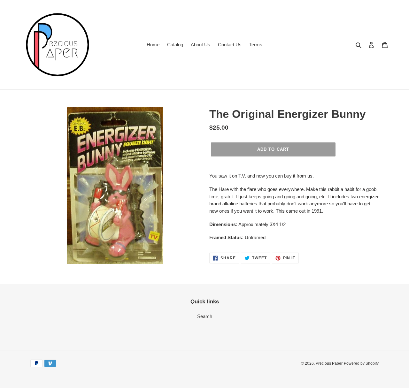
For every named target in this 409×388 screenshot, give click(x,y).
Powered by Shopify (361, 363)
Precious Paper (329, 363)
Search (204, 316)
